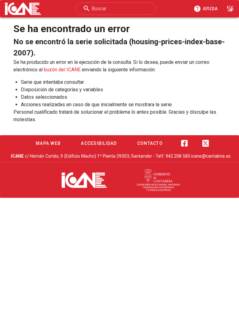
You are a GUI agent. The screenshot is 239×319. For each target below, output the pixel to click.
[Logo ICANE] (23, 8)
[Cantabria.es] (158, 180)
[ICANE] (84, 180)
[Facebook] (184, 143)
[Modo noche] (230, 8)
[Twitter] (205, 143)
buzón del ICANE (62, 70)
